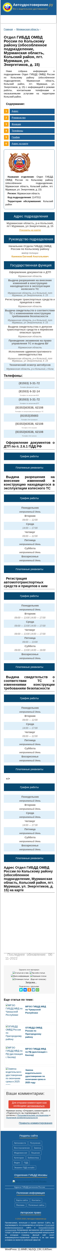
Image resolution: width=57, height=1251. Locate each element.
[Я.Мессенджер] (21, 990)
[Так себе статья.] (38, 973)
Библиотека (33, 1158)
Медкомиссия (20, 1153)
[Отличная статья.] (21, 979)
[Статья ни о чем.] (21, 973)
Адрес (15, 111)
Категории (19, 1158)
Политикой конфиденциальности (22, 1117)
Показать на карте (30, 230)
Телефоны (17, 131)
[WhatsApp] (37, 990)
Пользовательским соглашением (33, 1115)
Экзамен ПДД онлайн (24, 1167)
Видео (17, 1162)
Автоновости (20, 1143)
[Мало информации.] (20, 976)
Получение (35, 1143)
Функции (16, 124)
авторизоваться (35, 1106)
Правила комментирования (35, 1123)
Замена (37, 1148)
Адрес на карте (20, 143)
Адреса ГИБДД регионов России (29, 1187)
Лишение (35, 1153)
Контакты (36, 1200)
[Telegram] (33, 990)
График (16, 137)
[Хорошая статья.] (39, 976)
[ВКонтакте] (25, 990)
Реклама (20, 1205)
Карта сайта (22, 1200)
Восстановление (22, 1148)
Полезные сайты (36, 1205)
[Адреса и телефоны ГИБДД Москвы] (29, 1181)
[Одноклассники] (29, 990)
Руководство (19, 117)
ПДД (26, 1162)
